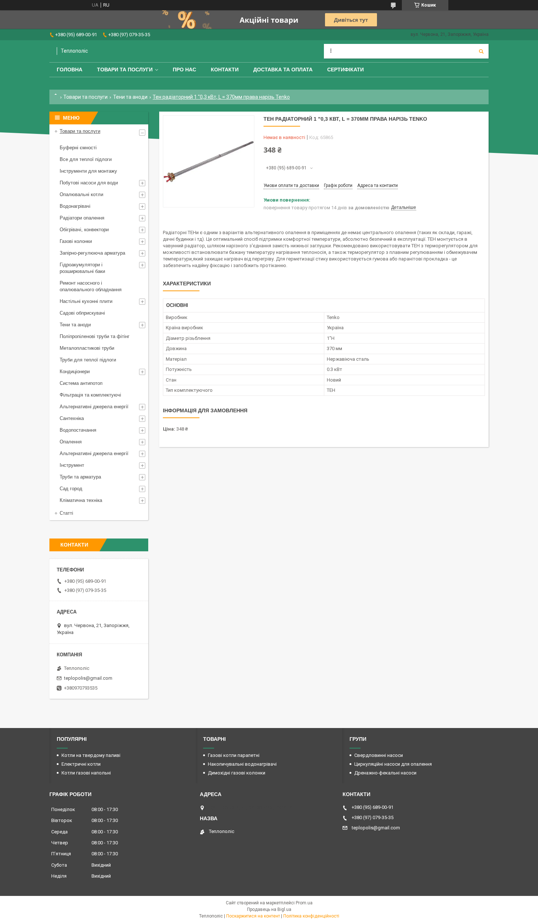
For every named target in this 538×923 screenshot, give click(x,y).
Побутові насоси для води (89, 182)
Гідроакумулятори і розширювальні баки (82, 268)
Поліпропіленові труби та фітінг (95, 336)
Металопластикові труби (87, 348)
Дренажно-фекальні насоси (385, 773)
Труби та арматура (80, 477)
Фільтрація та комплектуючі (90, 395)
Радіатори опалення (82, 218)
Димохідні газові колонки (236, 773)
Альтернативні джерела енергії (94, 406)
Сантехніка (72, 418)
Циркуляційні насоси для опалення (393, 764)
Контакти (225, 69)
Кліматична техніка (81, 500)
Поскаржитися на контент (253, 916)
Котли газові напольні (86, 773)
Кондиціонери (75, 371)
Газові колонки (76, 241)
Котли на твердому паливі (90, 755)
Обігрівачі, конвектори (84, 229)
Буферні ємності (78, 147)
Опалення (71, 441)
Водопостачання (78, 430)
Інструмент (72, 465)
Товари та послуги (125, 69)
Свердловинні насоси (378, 755)
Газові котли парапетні (233, 755)
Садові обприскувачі (82, 313)
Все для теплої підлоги (86, 159)
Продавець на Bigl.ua (269, 909)
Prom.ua (304, 902)
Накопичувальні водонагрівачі (242, 764)
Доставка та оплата (283, 69)
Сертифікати (345, 69)
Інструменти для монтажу (88, 171)
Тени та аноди (130, 97)
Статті (66, 513)
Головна (69, 69)
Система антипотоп (81, 383)
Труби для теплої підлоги (88, 360)
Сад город (71, 488)
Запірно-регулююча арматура (92, 253)
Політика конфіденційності (311, 916)
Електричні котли (81, 764)
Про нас (184, 69)
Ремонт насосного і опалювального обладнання (91, 286)
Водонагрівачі (75, 206)
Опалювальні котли (81, 194)
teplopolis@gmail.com (88, 678)
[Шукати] (481, 51)
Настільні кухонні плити (86, 301)
